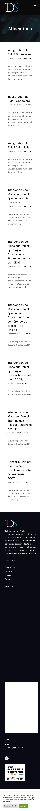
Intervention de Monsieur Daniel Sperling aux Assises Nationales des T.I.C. (20, 420)
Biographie (10, 567)
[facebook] (7, 758)
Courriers (9, 571)
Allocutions (27, 58)
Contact (8, 579)
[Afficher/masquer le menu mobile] (35, 6)
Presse (8, 575)
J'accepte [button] (23, 806)
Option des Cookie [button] (10, 806)
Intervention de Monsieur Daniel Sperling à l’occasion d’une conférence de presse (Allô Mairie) (18, 317)
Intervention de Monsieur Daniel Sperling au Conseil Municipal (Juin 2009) (19, 371)
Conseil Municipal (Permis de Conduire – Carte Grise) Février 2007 (19, 470)
